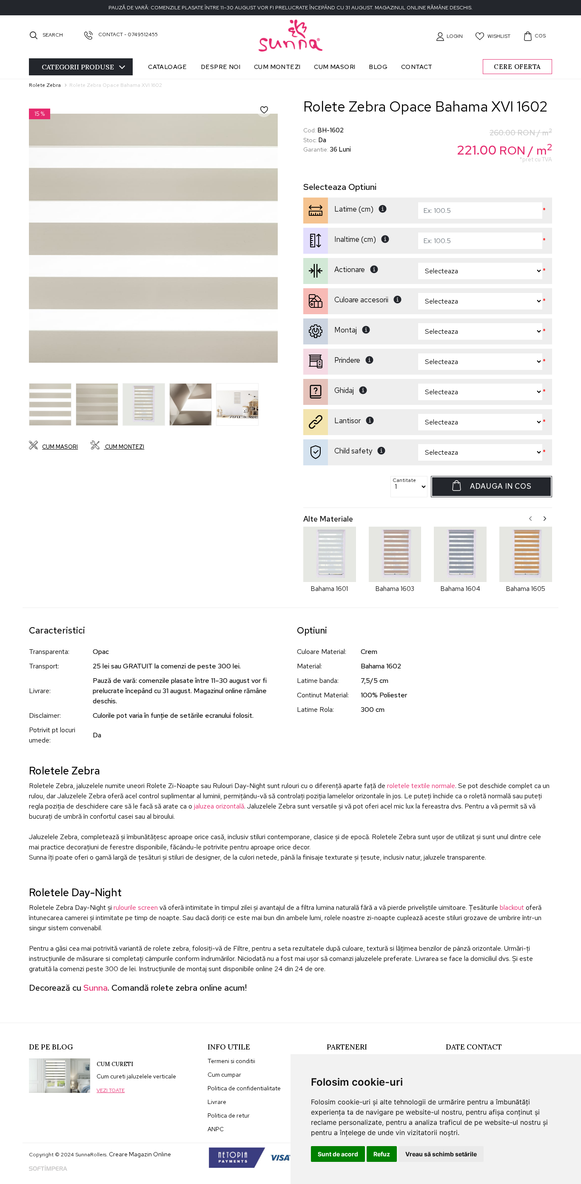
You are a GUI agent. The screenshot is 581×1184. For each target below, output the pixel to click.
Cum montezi (277, 67)
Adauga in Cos (500, 486)
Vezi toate (111, 1090)
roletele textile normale (421, 785)
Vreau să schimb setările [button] (441, 1154)
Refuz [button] (381, 1154)
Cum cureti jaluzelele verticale (136, 1076)
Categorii (78, 67)
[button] (449, 36)
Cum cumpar (224, 1074)
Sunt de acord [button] (338, 1154)
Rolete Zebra (45, 85)
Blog (378, 67)
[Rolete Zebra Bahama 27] (50, 404)
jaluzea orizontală (219, 806)
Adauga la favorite (270, 116)
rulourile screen (136, 907)
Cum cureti (115, 1064)
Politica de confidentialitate (244, 1088)
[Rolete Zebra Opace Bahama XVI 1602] (153, 238)
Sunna (95, 987)
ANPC (216, 1129)
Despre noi (220, 67)
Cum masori (334, 67)
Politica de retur (229, 1115)
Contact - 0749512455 (127, 34)
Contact (417, 67)
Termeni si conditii (231, 1061)
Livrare (217, 1102)
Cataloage (167, 67)
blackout (512, 907)
